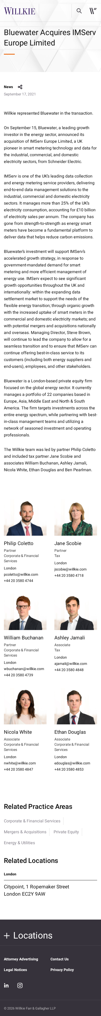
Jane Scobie (67, 543)
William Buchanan (24, 637)
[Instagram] (20, 985)
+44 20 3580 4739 (18, 675)
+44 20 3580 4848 (69, 670)
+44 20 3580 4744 (18, 581)
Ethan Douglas (70, 732)
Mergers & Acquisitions (25, 832)
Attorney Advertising (21, 959)
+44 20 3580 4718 (69, 575)
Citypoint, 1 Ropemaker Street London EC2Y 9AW (36, 890)
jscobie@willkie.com (70, 569)
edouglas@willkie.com (72, 763)
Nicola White (18, 732)
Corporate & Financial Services (32, 821)
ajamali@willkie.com (70, 663)
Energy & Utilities (19, 843)
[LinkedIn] (6, 985)
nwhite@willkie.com (20, 763)
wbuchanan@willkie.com (24, 669)
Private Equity (66, 832)
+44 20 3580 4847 (18, 769)
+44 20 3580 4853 (69, 769)
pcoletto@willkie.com (21, 574)
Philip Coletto (18, 543)
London (10, 568)
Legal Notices (15, 970)
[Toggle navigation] (93, 11)
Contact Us (60, 959)
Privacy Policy (62, 970)
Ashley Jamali (69, 637)
